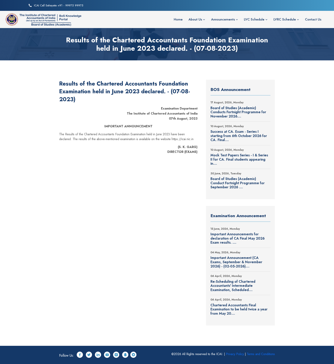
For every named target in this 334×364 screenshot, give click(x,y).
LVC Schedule (254, 19)
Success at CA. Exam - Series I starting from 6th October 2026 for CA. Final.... (238, 136)
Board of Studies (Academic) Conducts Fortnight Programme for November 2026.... (238, 112)
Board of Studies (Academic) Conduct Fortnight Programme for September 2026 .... (237, 183)
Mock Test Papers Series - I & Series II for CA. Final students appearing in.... (239, 159)
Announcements (223, 19)
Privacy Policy (235, 354)
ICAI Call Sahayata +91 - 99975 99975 (58, 5)
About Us (195, 19)
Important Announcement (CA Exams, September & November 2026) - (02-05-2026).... (236, 262)
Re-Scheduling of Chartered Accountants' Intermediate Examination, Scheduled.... (232, 286)
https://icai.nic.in (182, 139)
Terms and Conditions (261, 354)
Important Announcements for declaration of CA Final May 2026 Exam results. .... (237, 238)
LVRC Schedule (285, 19)
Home (178, 19)
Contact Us (313, 19)
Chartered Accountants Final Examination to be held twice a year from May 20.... (239, 309)
